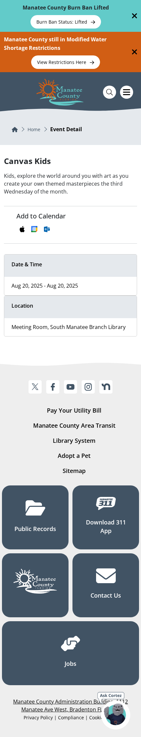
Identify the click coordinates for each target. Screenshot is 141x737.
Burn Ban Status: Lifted (62, 22)
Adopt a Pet (74, 456)
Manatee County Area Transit (74, 425)
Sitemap (74, 471)
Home (34, 129)
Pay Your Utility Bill (74, 410)
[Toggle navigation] (126, 92)
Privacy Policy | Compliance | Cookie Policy (70, 717)
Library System (74, 440)
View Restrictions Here (62, 62)
